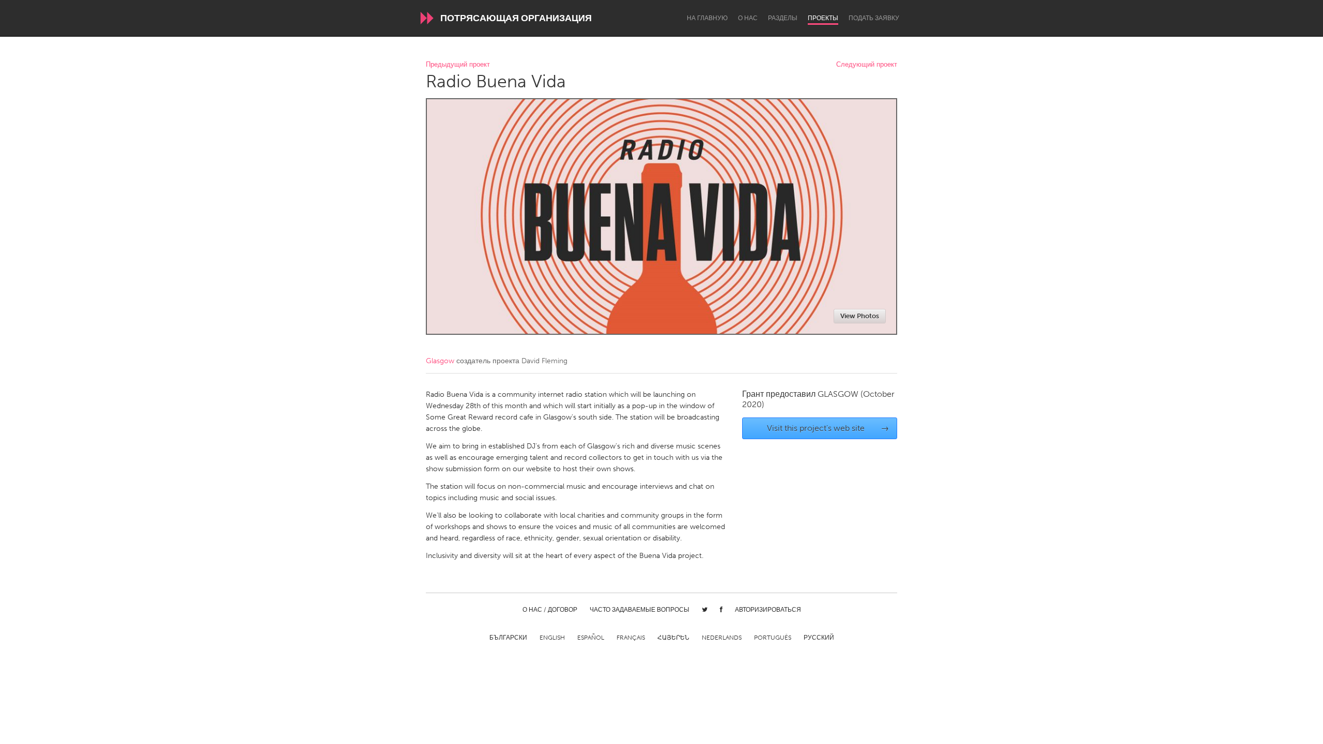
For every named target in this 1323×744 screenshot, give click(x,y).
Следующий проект (866, 64)
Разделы (782, 18)
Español (590, 637)
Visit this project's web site (828, 428)
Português (772, 637)
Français (631, 637)
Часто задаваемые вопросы (639, 609)
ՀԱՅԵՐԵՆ (673, 637)
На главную (707, 18)
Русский (819, 637)
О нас (748, 18)
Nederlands (722, 637)
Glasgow (440, 361)
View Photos (859, 316)
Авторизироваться (768, 609)
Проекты (823, 18)
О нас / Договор (549, 609)
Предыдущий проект (458, 64)
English (552, 637)
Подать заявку (874, 18)
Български (508, 637)
